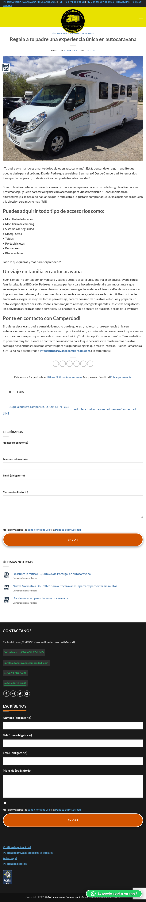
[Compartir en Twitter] (69, 364)
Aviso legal (10, 858)
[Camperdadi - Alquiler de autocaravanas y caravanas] (73, 21)
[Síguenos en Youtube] (27, 693)
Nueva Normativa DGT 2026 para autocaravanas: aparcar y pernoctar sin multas (65, 586)
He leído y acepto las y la (42, 529)
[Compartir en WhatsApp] (56, 364)
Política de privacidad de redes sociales (28, 852)
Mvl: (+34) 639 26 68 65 (100, 1)
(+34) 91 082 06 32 (15, 673)
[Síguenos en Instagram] (13, 693)
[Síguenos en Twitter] (20, 693)
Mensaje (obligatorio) (15, 492)
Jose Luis (90, 50)
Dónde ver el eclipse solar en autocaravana (40, 598)
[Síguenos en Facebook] (6, 693)
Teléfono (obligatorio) (15, 459)
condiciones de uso (39, 529)
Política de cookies (15, 863)
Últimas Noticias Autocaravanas (64, 377)
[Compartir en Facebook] (63, 364)
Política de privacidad (68, 529)
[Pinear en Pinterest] (83, 364)
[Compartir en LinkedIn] (90, 364)
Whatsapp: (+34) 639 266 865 (24, 652)
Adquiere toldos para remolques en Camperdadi (105, 409)
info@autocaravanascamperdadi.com (29, 1)
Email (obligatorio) (14, 475)
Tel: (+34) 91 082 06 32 (71, 1)
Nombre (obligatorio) (15, 442)
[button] (141, 17)
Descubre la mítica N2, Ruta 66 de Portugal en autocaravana (52, 573)
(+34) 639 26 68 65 (15, 683)
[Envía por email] (76, 364)
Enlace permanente (120, 377)
